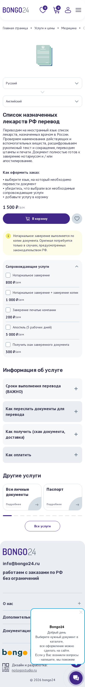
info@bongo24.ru (21, 563)
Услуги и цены (44, 28)
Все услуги (42, 526)
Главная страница (15, 28)
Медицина (68, 28)
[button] (7, 515)
